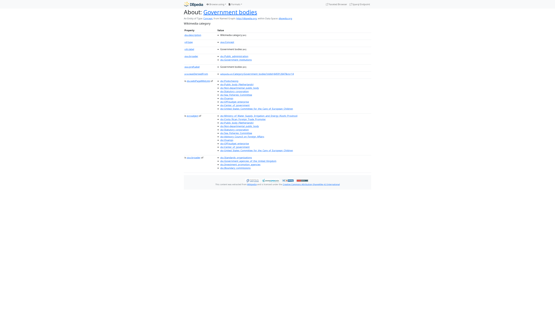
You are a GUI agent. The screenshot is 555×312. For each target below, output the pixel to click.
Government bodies (230, 12)
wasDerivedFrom (196, 74)
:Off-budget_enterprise (234, 101)
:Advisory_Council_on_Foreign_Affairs (242, 136)
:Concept (227, 42)
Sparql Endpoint (361, 4)
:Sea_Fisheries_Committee (236, 94)
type (188, 42)
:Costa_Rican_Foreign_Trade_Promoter (243, 119)
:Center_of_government (235, 105)
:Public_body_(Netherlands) (237, 84)
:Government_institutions (236, 59)
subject (192, 115)
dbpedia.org (285, 18)
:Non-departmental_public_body (239, 88)
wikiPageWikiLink (198, 81)
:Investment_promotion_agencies (240, 164)
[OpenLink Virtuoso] (252, 180)
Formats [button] (235, 4)
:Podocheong (229, 81)
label (189, 49)
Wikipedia (252, 184)
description (192, 35)
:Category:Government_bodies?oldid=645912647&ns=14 (257, 74)
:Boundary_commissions (235, 168)
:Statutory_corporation (234, 91)
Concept (207, 18)
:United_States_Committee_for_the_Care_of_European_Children (256, 108)
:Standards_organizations (236, 157)
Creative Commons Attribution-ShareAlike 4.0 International (311, 184)
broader (191, 56)
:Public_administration (234, 56)
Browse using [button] (216, 4)
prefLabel (192, 66)
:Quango (226, 98)
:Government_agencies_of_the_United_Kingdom (248, 161)
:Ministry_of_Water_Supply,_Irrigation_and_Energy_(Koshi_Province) (258, 115)
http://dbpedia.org (246, 18)
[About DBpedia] (193, 4)
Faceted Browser (337, 4)
